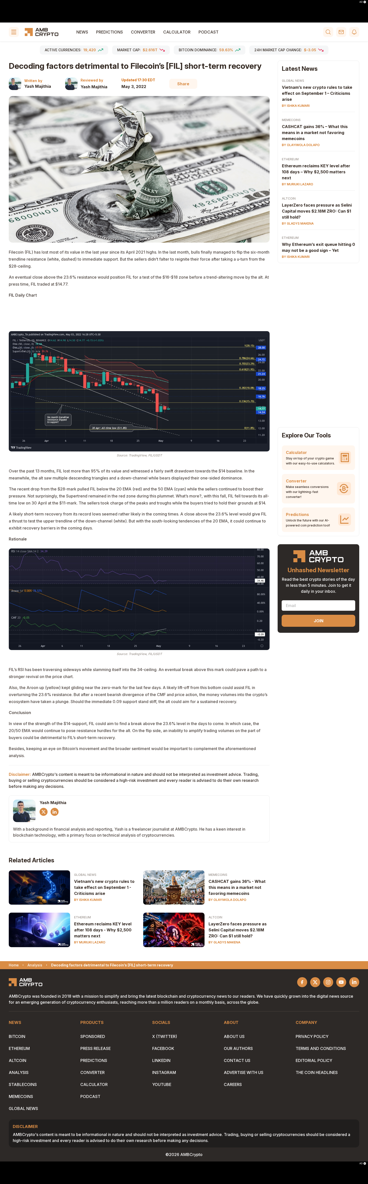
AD (360, 2)
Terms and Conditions (321, 1048)
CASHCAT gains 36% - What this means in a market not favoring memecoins (237, 887)
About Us (234, 1036)
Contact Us (237, 1060)
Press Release (95, 1048)
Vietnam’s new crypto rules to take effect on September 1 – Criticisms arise (317, 93)
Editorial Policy (314, 1060)
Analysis (19, 1072)
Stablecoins (23, 1084)
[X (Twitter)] (44, 812)
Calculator (177, 32)
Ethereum (82, 917)
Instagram (164, 1072)
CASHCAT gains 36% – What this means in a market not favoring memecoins (315, 132)
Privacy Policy (312, 1036)
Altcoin (215, 917)
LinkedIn (161, 1060)
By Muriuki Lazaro (89, 942)
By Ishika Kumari (88, 900)
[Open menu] (14, 32)
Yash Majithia (37, 86)
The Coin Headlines (317, 1072)
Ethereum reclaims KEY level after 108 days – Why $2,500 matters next (316, 171)
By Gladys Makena (224, 942)
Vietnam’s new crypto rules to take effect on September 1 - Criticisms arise (104, 887)
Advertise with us (243, 1072)
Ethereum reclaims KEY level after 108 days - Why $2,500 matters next (102, 929)
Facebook (163, 1048)
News (82, 32)
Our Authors (238, 1048)
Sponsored (92, 1036)
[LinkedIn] (55, 812)
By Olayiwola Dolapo (227, 900)
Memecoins (218, 875)
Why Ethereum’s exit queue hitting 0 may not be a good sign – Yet (318, 247)
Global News (85, 875)
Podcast (209, 32)
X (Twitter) (164, 1036)
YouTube (161, 1084)
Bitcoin (17, 1036)
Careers (233, 1084)
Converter (143, 32)
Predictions (109, 32)
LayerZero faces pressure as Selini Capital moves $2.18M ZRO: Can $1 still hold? (238, 929)
